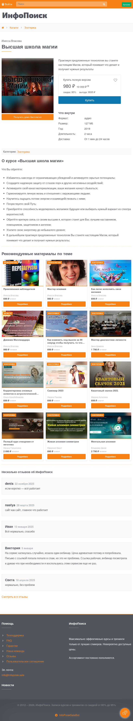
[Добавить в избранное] (115, 80)
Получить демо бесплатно (28, 117)
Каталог (126, 4)
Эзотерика (23, 152)
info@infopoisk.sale (13, 675)
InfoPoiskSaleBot (69, 715)
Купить (89, 100)
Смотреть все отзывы (15, 597)
